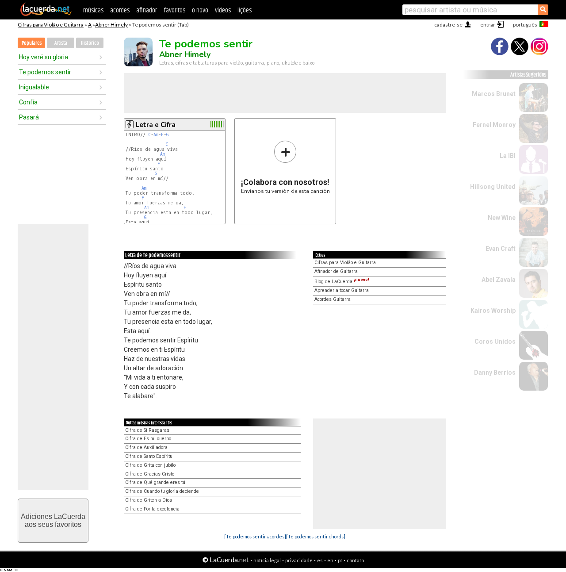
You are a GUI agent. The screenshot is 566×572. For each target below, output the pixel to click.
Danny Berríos (495, 372)
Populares (32, 43)
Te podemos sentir (45, 72)
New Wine (502, 217)
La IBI (508, 155)
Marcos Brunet (494, 93)
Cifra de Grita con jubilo (150, 465)
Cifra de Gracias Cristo (149, 474)
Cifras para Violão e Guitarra (51, 24)
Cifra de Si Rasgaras (147, 430)
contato (355, 560)
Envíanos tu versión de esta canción (285, 167)
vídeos (223, 10)
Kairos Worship (493, 310)
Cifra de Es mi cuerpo (148, 438)
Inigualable (34, 87)
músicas (93, 10)
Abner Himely (111, 24)
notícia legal (267, 560)
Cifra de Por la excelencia (152, 509)
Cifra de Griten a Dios (148, 500)
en (330, 560)
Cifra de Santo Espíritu (148, 456)
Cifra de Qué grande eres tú (155, 482)
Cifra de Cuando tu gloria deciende (162, 491)
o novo (200, 10)
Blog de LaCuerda (341, 281)
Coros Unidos (495, 341)
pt (340, 560)
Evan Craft (501, 248)
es (320, 560)
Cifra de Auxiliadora (146, 447)
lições (244, 10)
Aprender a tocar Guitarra (341, 290)
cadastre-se (448, 24)
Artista (60, 43)
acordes (120, 10)
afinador (146, 10)
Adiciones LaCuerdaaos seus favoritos (53, 520)
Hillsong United (493, 186)
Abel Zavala (499, 279)
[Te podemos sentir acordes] (255, 536)
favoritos (174, 10)
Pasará (29, 117)
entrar (487, 24)
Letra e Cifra (156, 124)
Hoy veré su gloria (43, 57)
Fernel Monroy (494, 124)
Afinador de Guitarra (336, 271)
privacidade (299, 560)
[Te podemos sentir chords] (315, 536)
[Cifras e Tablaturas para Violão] (46, 14)
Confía (28, 102)
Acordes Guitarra (332, 299)
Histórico (90, 43)
